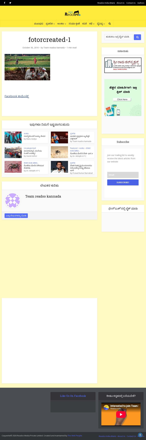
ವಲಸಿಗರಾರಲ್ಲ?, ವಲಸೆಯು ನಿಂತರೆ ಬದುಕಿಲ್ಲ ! (33, 152)
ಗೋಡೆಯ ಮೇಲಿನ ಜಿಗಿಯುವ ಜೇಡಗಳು (34, 166)
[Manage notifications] (140, 435)
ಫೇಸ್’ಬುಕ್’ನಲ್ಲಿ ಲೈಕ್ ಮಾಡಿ (123, 208)
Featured (73, 148)
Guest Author (31, 156)
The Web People (75, 435)
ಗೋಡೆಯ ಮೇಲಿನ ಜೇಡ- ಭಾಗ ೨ (81, 153)
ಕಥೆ (90, 23)
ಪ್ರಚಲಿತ (49, 23)
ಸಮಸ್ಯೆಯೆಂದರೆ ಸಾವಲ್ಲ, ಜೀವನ (34, 136)
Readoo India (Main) (106, 3)
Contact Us (131, 3)
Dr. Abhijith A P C (79, 156)
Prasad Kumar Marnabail (83, 173)
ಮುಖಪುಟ (38, 23)
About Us (120, 3)
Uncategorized (30, 148)
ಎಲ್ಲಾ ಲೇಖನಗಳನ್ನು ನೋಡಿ (16, 215)
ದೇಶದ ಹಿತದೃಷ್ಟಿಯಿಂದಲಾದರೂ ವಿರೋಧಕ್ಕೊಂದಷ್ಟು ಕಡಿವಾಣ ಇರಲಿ (81, 168)
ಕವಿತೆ (84, 23)
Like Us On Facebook (73, 396)
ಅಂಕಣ (60, 23)
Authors (140, 3)
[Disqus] (49, 259)
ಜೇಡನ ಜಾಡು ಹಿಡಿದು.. (31, 163)
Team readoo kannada (54, 47)
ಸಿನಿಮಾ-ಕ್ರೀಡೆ (74, 23)
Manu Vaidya (31, 139)
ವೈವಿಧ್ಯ (100, 23)
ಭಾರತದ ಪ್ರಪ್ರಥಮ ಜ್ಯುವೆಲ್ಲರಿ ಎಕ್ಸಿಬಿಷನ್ (80, 137)
